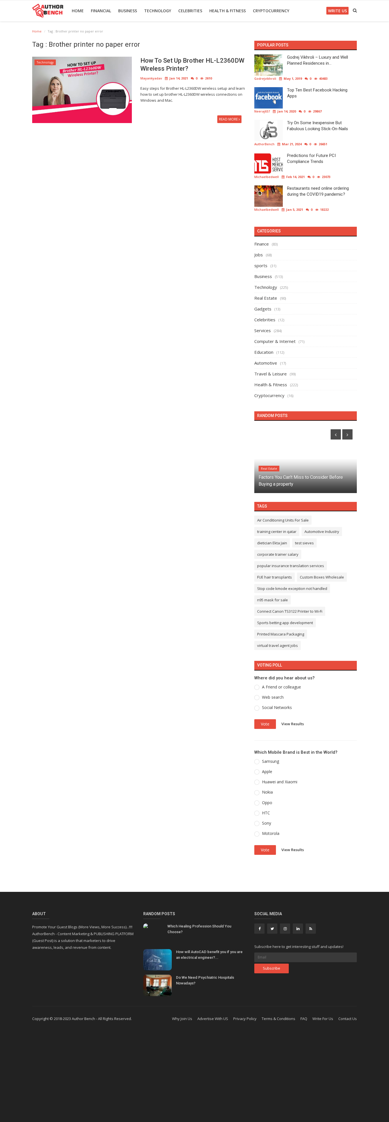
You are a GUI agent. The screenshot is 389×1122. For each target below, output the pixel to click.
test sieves (304, 542)
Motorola (270, 833)
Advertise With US (212, 1018)
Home (78, 10)
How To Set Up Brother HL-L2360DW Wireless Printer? (192, 64)
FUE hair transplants (274, 577)
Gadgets (262, 309)
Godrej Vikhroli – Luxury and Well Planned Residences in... (317, 60)
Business (127, 10)
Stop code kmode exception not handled (292, 588)
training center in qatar (276, 531)
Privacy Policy (245, 1018)
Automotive (265, 363)
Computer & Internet (275, 341)
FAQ (303, 1018)
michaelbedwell (266, 177)
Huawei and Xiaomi (279, 781)
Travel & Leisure (270, 374)
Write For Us (322, 1018)
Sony (266, 823)
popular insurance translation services (290, 565)
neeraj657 (262, 111)
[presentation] (336, 434)
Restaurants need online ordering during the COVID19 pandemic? (318, 191)
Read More (229, 119)
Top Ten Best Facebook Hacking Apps (317, 93)
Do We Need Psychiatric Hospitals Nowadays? (205, 980)
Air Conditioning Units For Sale (283, 520)
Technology (157, 10)
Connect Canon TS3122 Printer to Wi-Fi (289, 611)
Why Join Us (182, 1018)
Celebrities (190, 10)
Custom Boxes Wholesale (322, 577)
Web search (273, 697)
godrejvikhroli (265, 78)
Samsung (270, 761)
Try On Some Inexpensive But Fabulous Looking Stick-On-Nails (317, 125)
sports (260, 265)
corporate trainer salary (277, 554)
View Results (292, 723)
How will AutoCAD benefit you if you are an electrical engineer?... (209, 955)
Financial (101, 10)
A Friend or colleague (281, 687)
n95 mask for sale (272, 599)
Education (263, 352)
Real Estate (265, 298)
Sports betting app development (285, 622)
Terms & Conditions (278, 1018)
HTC (266, 813)
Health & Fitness (227, 10)
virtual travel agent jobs (277, 645)
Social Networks (277, 707)
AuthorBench (264, 144)
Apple (267, 771)
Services (262, 330)
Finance (261, 244)
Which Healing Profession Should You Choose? (199, 929)
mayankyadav (151, 78)
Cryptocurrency (271, 10)
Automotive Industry (321, 531)
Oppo (267, 802)
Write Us (337, 10)
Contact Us (347, 1018)
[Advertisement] (194, 1076)
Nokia (267, 792)
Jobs (258, 254)
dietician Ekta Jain (272, 542)
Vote (265, 724)
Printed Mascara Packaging (280, 634)
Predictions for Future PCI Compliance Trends (311, 158)
